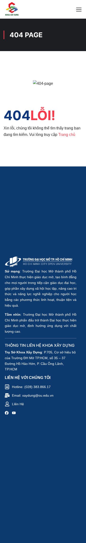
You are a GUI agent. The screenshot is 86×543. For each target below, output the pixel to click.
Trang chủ (66, 135)
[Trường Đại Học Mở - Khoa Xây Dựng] (12, 9)
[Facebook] (7, 413)
